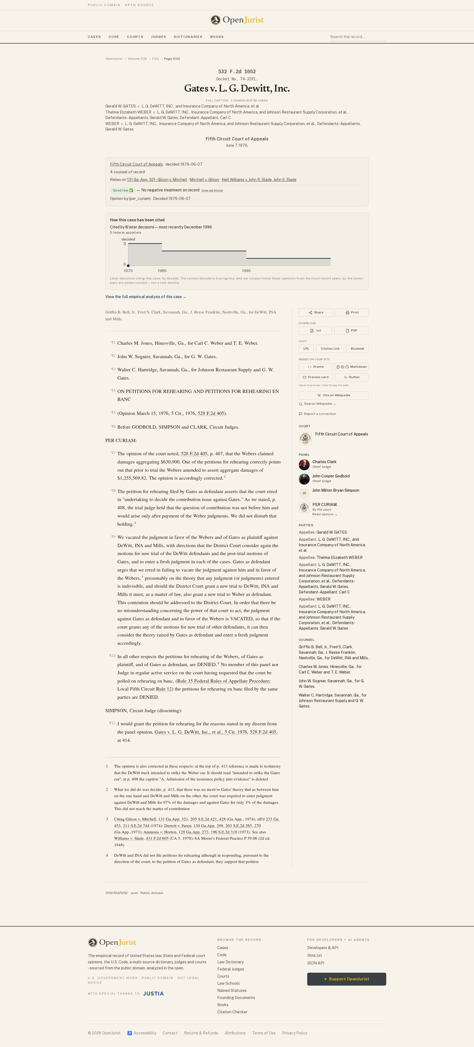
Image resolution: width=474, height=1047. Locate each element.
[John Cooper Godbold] (304, 479)
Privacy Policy (294, 1033)
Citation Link (330, 348)
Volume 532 (137, 59)
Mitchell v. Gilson (204, 179)
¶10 (112, 655)
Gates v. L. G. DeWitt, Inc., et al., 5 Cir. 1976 (201, 731)
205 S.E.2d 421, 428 (208, 819)
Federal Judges (230, 969)
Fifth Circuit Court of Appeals (237, 139)
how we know (212, 190)
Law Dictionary (230, 962)
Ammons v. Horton (159, 831)
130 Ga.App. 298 (208, 825)
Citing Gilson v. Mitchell (135, 819)
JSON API (315, 963)
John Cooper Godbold (331, 476)
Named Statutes (232, 990)
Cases (94, 37)
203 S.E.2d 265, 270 (243, 825)
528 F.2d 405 (211, 413)
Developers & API (322, 948)
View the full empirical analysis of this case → (146, 297)
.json (134, 893)
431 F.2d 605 (157, 838)
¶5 (113, 412)
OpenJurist (114, 59)
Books (217, 37)
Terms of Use (264, 1033)
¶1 (113, 342)
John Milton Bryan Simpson (335, 490)
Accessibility (141, 1033)
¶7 (113, 453)
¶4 (113, 390)
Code (114, 37)
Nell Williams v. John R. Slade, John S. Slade (259, 179)
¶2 (113, 355)
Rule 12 (164, 688)
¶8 (113, 490)
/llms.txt (314, 955)
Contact (170, 1033)
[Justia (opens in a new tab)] (153, 993)
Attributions (235, 1033)
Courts (135, 37)
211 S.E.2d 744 (136, 825)
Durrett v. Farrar (177, 825)
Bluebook (357, 348)
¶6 (113, 426)
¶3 (113, 369)
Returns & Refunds (201, 1033)
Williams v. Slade (129, 838)
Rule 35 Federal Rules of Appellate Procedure (223, 680)
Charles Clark (324, 462)
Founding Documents (236, 997)
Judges (158, 37)
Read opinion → (325, 514)
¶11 (112, 723)
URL (306, 348)
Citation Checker (232, 1012)
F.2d (155, 59)
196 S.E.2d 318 (224, 831)
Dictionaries (188, 37)
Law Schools (228, 983)
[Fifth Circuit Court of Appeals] (304, 507)
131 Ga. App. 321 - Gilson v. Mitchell (157, 179)
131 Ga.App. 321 (173, 819)
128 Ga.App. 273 (193, 831)
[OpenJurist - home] (237, 20)
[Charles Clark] (304, 464)
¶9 (113, 536)
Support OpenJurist (346, 979)
